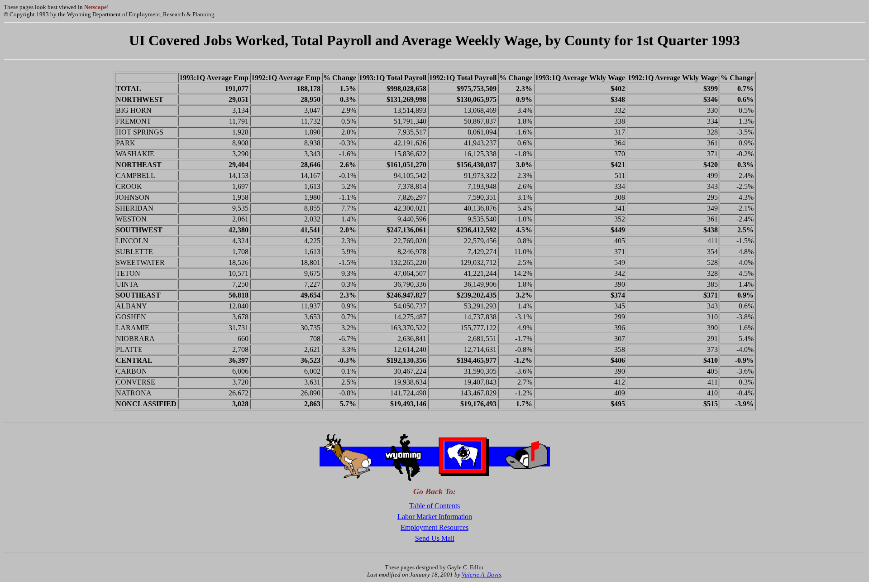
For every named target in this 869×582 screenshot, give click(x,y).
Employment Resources (434, 527)
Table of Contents (434, 506)
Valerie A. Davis (481, 574)
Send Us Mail (434, 538)
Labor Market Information (434, 516)
